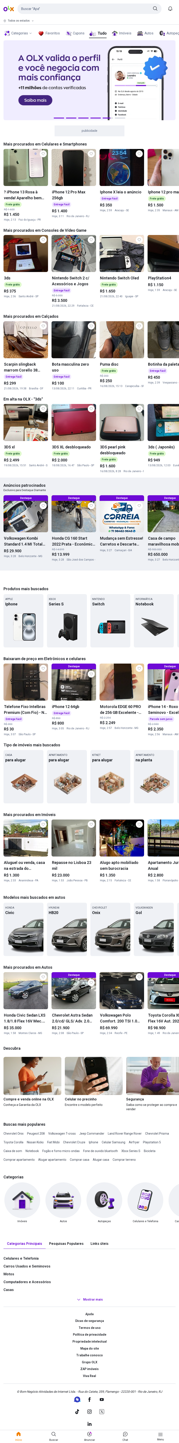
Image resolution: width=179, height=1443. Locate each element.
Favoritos (52, 33)
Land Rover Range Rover (125, 1133)
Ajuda (89, 1314)
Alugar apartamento (52, 1159)
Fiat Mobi (53, 1142)
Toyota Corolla (13, 1142)
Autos (149, 33)
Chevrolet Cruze (74, 1142)
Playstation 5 (152, 1142)
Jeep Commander (91, 1133)
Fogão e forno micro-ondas (61, 1151)
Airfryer (134, 1142)
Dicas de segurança (89, 1321)
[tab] (24, 1244)
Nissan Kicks (35, 1142)
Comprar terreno (124, 1159)
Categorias (19, 33)
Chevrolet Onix (13, 1133)
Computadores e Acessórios (27, 1282)
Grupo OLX (89, 1362)
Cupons (78, 33)
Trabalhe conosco (89, 1355)
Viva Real (89, 1376)
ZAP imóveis (89, 1369)
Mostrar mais (93, 1299)
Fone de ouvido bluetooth (100, 1151)
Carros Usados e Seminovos (26, 1266)
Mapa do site (89, 1348)
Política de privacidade (89, 1334)
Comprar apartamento (19, 1159)
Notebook (32, 1151)
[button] (89, 8)
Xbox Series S (130, 1151)
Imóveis (125, 33)
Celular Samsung (113, 1142)
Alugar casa (101, 1159)
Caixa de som (12, 1151)
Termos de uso (90, 1328)
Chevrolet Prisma (157, 1133)
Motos (8, 1274)
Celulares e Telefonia (21, 1258)
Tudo (102, 33)
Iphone (93, 1142)
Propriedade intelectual (89, 1341)
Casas (8, 1290)
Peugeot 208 (36, 1133)
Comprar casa (79, 1159)
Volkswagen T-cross (62, 1133)
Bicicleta (149, 1151)
